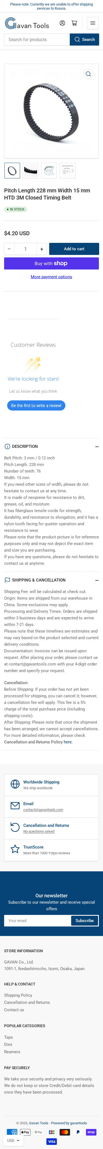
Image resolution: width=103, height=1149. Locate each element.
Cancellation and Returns (27, 1002)
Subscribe (85, 920)
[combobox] (51, 39)
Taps (8, 1037)
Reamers (12, 1051)
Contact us (14, 1009)
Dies (8, 1044)
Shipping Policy (18, 995)
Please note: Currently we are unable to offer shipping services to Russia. (51, 6)
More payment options (51, 276)
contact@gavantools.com (43, 810)
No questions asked (38, 831)
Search (88, 39)
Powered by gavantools (69, 1123)
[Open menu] (93, 23)
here (68, 742)
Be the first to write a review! (36, 405)
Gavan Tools (38, 1123)
